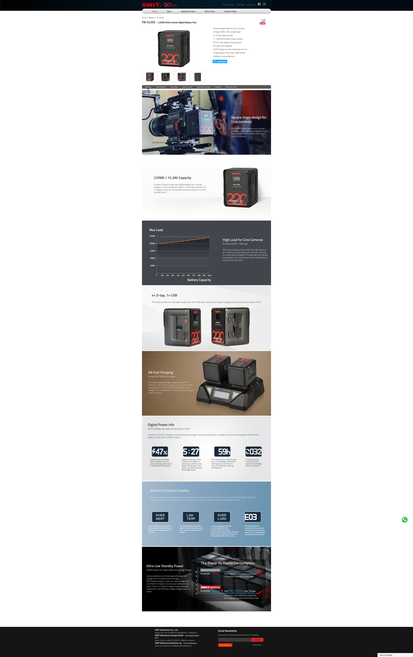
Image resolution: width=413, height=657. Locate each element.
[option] (150, 76)
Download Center (225, 645)
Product (154, 11)
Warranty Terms (231, 87)
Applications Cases (188, 11)
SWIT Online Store (228, 4)
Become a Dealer (231, 11)
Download (174, 87)
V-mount (160, 17)
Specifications (161, 87)
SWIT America (251, 4)
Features (148, 87)
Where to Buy (210, 11)
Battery (152, 17)
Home (144, 17)
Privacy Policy (257, 645)
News (169, 11)
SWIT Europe (240, 4)
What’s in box (187, 87)
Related (218, 87)
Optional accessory (203, 87)
